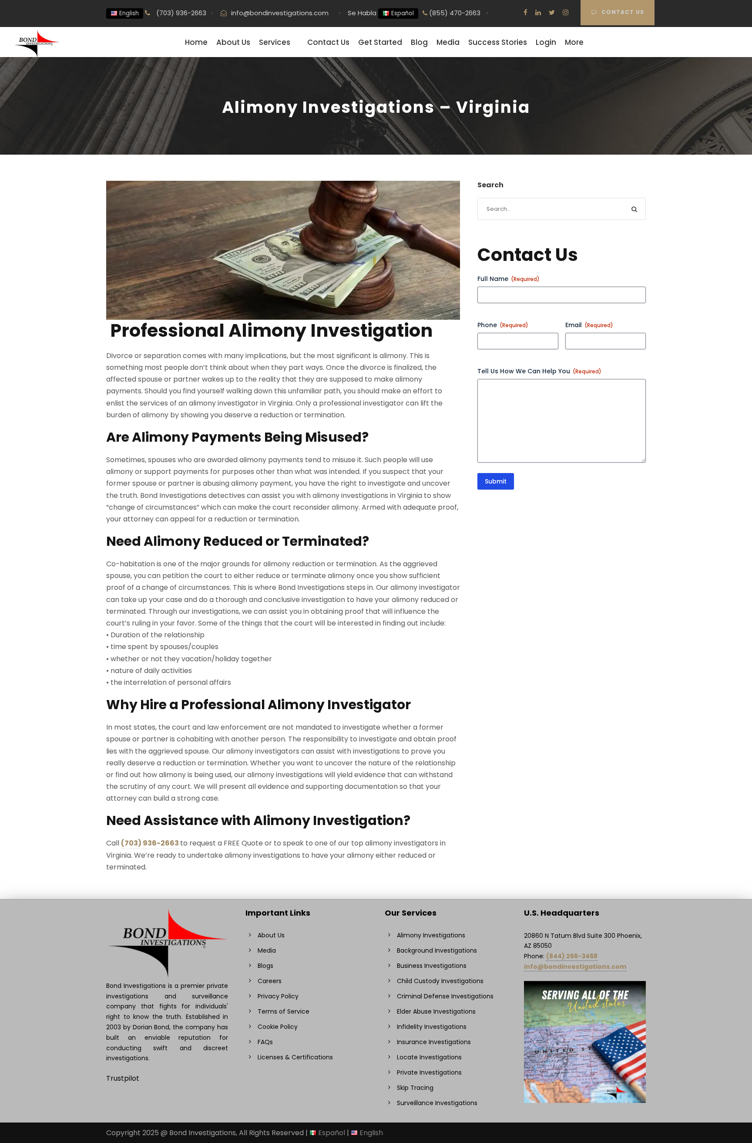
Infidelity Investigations (432, 1026)
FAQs (265, 1042)
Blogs (265, 965)
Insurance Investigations (434, 1042)
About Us (233, 42)
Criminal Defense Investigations (445, 996)
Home (196, 42)
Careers (270, 981)
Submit (496, 481)
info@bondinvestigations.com (280, 12)
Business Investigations (432, 965)
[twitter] (552, 12)
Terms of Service (283, 1011)
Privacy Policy (278, 996)
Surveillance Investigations (437, 1103)
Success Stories (497, 42)
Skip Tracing (415, 1087)
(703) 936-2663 (180, 12)
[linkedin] (538, 12)
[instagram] (565, 12)
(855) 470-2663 (453, 12)
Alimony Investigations (431, 935)
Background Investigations (437, 950)
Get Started (380, 42)
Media (448, 42)
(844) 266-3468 (572, 956)
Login (546, 42)
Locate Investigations (429, 1057)
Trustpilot (122, 1078)
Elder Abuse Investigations (436, 1011)
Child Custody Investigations (440, 981)
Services (274, 42)
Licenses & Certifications (295, 1057)
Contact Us (622, 12)
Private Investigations (429, 1072)
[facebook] (525, 12)
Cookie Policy (278, 1026)
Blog (419, 42)
